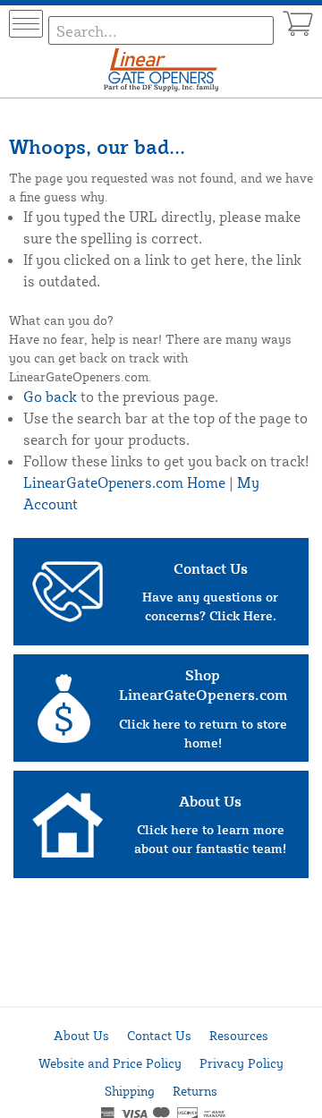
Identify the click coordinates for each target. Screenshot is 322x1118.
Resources (238, 1035)
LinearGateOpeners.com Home (124, 482)
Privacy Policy (241, 1063)
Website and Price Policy (110, 1063)
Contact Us (159, 1035)
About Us (81, 1035)
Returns (195, 1090)
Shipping (130, 1090)
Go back (50, 396)
